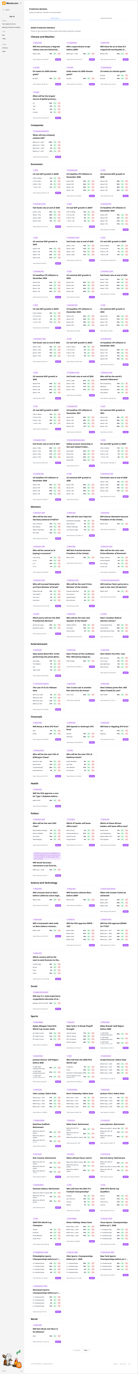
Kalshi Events (55, 18)
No (59, 54)
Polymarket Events (106, 18)
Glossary (5, 48)
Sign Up (12, 16)
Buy (3, 35)
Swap (4, 38)
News (4, 51)
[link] (10, 3)
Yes (55, 54)
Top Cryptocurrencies (9, 24)
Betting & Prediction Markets (11, 27)
